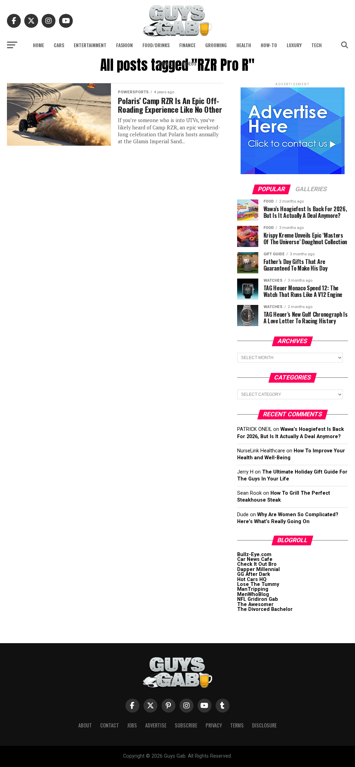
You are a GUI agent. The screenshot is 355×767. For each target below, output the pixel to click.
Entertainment (90, 45)
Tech (316, 45)
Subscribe (186, 725)
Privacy (214, 725)
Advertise (155, 725)
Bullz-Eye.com (254, 554)
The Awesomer (255, 604)
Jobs (132, 725)
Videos (189, 63)
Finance (187, 45)
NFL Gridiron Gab (257, 599)
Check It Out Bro (257, 564)
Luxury (294, 45)
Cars (59, 45)
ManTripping (252, 589)
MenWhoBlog (253, 594)
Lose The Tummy (258, 584)
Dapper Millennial (258, 569)
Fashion (124, 45)
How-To (269, 45)
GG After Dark (253, 574)
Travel (165, 63)
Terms (237, 725)
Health (243, 45)
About (85, 725)
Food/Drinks (156, 45)
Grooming (216, 45)
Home (38, 45)
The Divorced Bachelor (265, 609)
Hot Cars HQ (252, 579)
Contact (109, 725)
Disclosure (264, 725)
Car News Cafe (254, 559)
